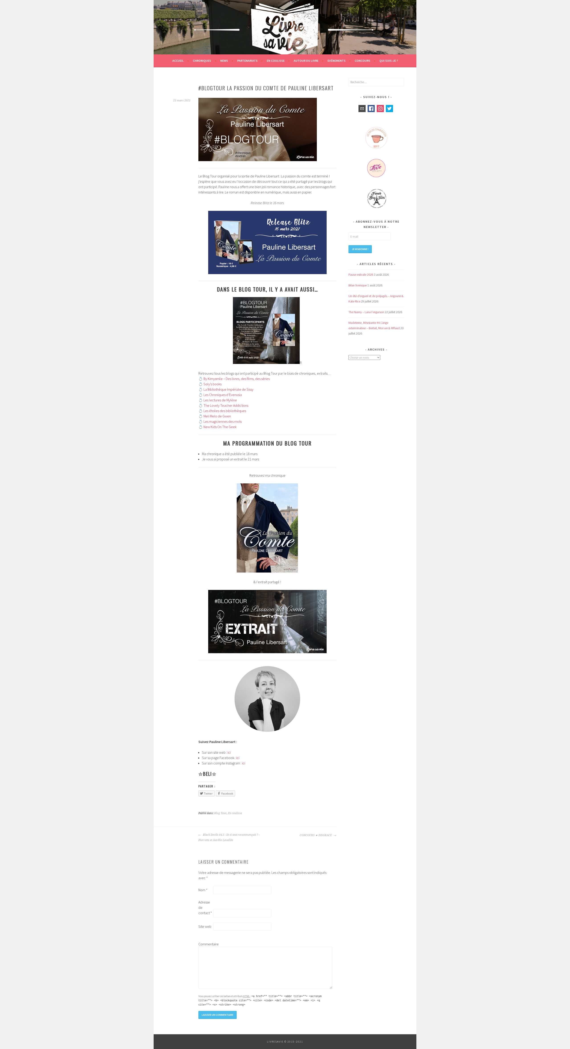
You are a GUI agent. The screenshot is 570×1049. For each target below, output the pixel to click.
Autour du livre (306, 61)
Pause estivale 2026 (360, 275)
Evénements (337, 61)
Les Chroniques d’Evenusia (223, 394)
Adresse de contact (205, 907)
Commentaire (205, 944)
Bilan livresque (357, 285)
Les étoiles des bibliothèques (225, 411)
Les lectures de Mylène (220, 400)
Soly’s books (213, 384)
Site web (204, 926)
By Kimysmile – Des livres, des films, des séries (237, 378)
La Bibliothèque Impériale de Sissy (228, 389)
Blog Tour (220, 813)
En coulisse (276, 61)
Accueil (178, 61)
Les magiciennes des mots (223, 421)
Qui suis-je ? (388, 61)
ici (229, 752)
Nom (203, 890)
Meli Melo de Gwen (217, 416)
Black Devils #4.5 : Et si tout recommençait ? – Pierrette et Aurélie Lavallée (229, 837)
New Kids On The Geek (220, 427)
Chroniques (202, 61)
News (224, 61)
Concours (362, 61)
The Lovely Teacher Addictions (226, 405)
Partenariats (247, 61)
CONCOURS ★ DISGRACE (316, 835)
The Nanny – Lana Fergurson (366, 312)
